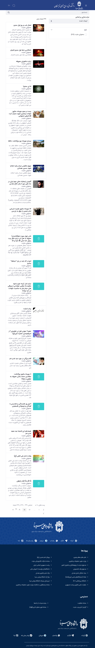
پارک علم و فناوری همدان (43, 573)
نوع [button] (85, 29)
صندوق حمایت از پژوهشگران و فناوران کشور (74, 565)
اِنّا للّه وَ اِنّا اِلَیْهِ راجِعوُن (24, 481)
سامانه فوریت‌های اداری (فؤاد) (37, 607)
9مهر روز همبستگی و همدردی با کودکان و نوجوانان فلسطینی (20, 405)
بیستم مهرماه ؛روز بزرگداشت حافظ (19, 141)
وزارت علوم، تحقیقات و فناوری (77, 561)
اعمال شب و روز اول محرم (22, 25)
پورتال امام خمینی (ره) (43, 557)
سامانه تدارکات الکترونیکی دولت (41, 561)
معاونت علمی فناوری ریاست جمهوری (75, 585)
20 (16, 509)
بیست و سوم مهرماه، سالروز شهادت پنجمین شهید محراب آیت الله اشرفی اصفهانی (20, 113)
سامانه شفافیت (82, 603)
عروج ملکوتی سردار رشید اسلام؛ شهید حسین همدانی (20, 167)
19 (18, 510)
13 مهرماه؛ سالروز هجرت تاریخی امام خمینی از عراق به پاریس (20, 210)
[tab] (69, 29)
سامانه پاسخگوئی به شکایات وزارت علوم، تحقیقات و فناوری (33, 585)
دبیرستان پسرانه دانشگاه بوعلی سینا (39, 581)
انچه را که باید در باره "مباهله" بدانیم (21, 262)
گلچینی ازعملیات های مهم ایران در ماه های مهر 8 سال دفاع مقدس (19, 182)
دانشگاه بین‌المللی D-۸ (79, 581)
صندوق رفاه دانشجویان (79, 569)
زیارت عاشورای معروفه (23, 61)
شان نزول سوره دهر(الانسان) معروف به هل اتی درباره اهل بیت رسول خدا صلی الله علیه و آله (19, 238)
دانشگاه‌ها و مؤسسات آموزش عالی (40, 569)
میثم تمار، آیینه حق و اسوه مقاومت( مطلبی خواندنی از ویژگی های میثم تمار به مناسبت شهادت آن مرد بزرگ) (19, 287)
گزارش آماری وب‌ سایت (79, 607)
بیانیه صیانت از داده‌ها (40, 603)
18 (23, 510)
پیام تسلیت (27, 309)
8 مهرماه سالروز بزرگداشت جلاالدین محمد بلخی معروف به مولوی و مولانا (20, 376)
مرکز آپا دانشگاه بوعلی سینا (42, 577)
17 (28, 510)
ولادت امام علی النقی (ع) (22, 456)
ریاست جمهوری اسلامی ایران (41, 565)
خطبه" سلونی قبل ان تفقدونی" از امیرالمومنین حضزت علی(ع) (20, 332)
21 (12, 510)
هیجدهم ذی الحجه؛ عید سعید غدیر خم (21, 432)
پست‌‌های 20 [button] (39, 505)
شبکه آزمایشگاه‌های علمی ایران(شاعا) (75, 577)
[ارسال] (9, 12)
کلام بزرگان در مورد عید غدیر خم (20, 358)
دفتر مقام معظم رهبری (80, 557)
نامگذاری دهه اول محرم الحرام (20, 50)
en (9, 5)
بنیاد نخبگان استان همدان (79, 573)
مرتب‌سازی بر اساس (82, 17)
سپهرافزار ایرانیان (30, 646)
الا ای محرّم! (27, 86)
